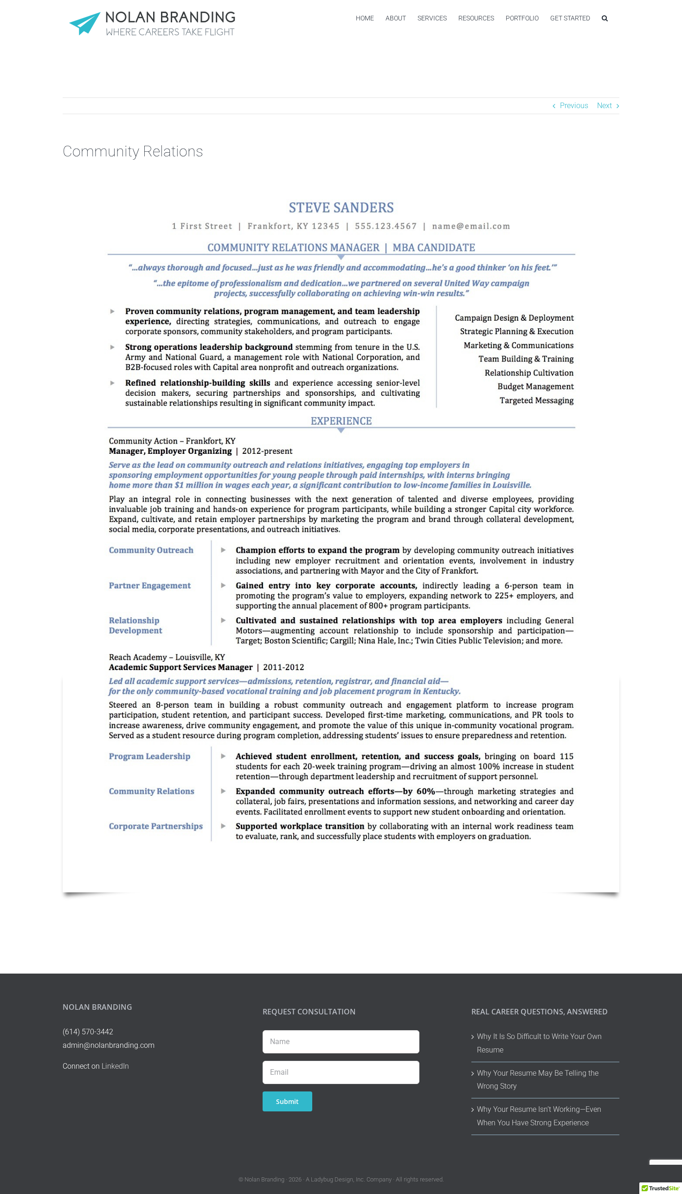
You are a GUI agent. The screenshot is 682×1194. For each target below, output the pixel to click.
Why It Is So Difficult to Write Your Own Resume (539, 1043)
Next (604, 105)
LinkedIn (115, 1066)
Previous (574, 105)
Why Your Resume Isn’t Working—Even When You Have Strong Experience (539, 1116)
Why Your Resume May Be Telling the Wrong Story (537, 1080)
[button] (605, 18)
